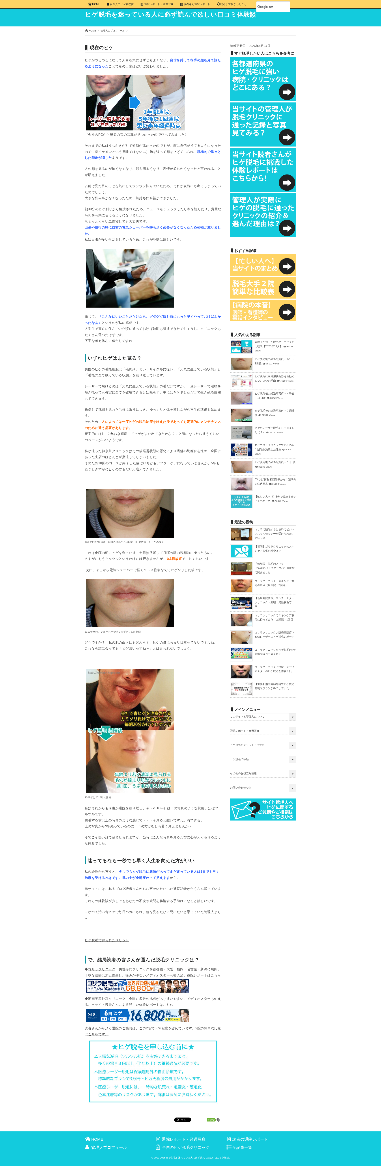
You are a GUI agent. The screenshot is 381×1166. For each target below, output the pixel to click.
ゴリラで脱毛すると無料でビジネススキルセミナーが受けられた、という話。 (274, 534)
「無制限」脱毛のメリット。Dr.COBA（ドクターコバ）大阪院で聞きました (275, 568)
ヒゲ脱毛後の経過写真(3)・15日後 (275, 462)
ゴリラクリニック (101, 969)
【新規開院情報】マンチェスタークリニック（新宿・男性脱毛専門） (274, 602)
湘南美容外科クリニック (106, 999)
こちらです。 (98, 1034)
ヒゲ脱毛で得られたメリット (107, 940)
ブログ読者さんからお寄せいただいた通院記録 (151, 889)
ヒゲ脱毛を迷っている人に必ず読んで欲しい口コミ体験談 (171, 14)
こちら (216, 975)
